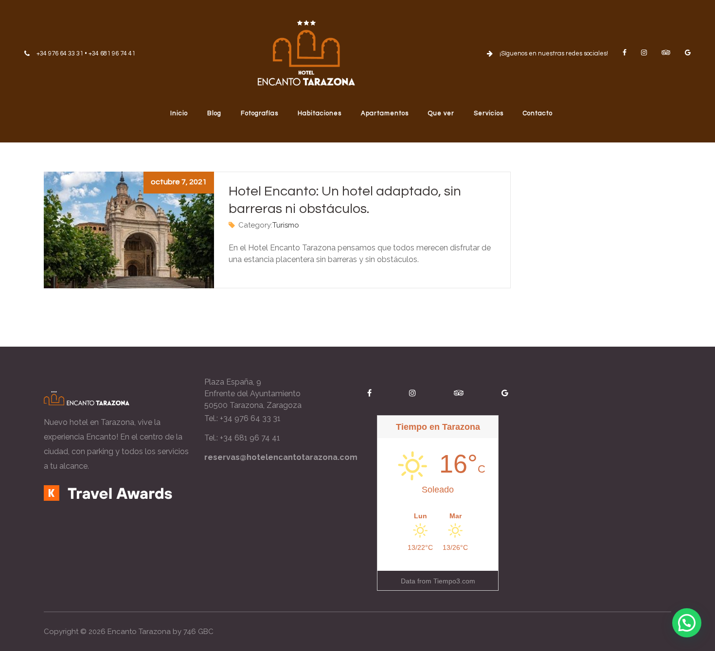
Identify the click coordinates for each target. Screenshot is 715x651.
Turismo (285, 225)
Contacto (538, 113)
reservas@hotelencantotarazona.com (281, 457)
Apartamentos (385, 113)
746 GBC (198, 631)
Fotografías (259, 113)
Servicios (488, 113)
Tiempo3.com (454, 581)
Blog (214, 113)
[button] (686, 622)
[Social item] (624, 52)
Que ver (441, 113)
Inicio (179, 113)
